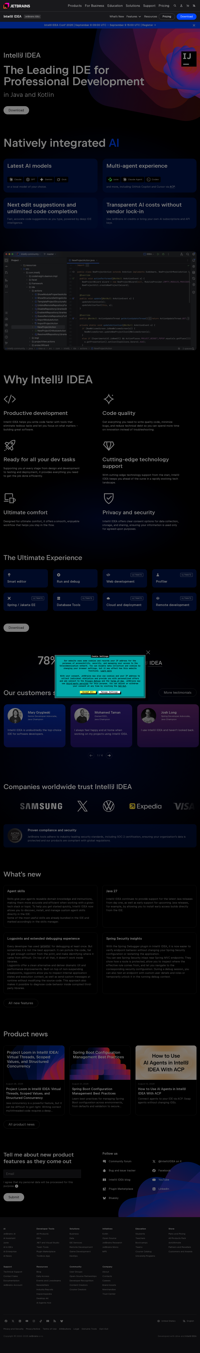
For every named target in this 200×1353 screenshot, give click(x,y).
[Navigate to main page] (16, 6)
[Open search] (175, 5)
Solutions (133, 6)
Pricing (164, 6)
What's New (117, 16)
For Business (94, 6)
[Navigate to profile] (181, 5)
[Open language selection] (194, 5)
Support (149, 6)
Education (115, 6)
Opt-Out (122, 686)
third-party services (77, 683)
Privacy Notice (93, 681)
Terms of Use (117, 681)
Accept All (87, 692)
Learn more (106, 671)
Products (75, 6)
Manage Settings (109, 692)
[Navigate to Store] (187, 5)
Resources (150, 16)
